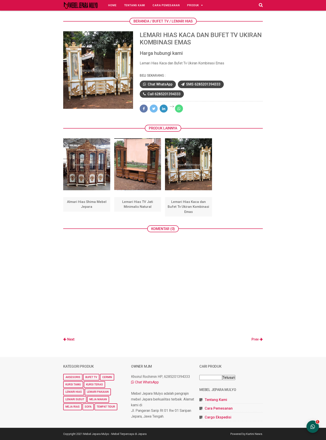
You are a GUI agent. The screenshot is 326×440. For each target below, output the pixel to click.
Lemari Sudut (74, 399)
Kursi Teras (94, 384)
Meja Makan (98, 399)
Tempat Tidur (106, 406)
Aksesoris (72, 377)
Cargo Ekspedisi (218, 417)
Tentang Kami (134, 5)
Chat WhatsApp (160, 84)
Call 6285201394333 (164, 94)
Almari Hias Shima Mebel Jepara (86, 204)
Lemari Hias (73, 391)
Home (112, 5)
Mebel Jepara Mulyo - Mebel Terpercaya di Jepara (115, 434)
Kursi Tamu (73, 384)
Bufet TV (91, 377)
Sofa (88, 406)
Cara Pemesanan (166, 5)
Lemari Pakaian (98, 391)
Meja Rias (72, 406)
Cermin (107, 377)
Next (70, 339)
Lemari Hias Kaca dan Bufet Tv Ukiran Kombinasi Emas (188, 207)
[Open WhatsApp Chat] (312, 426)
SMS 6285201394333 (202, 84)
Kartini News (254, 434)
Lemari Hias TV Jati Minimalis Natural (137, 204)
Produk (193, 5)
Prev (255, 339)
